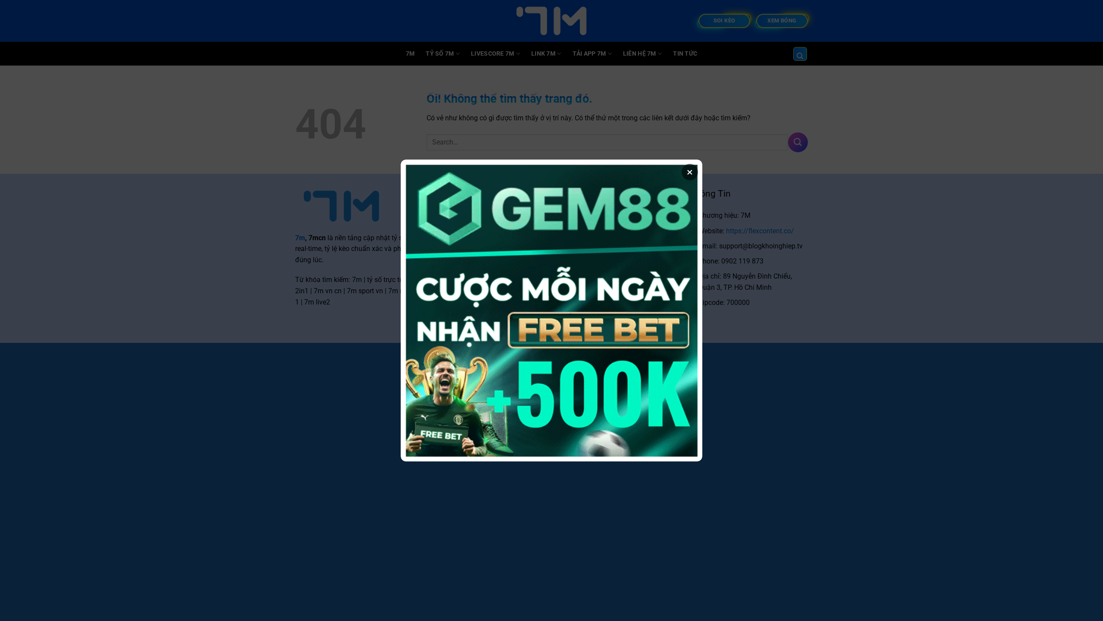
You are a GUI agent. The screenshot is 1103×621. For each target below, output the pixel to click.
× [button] (690, 172)
